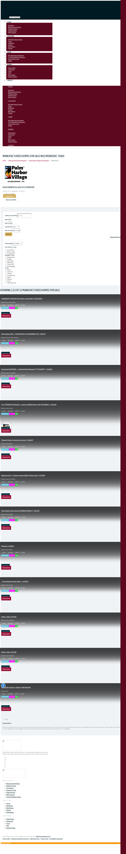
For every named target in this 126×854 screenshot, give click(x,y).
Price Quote (6, 315)
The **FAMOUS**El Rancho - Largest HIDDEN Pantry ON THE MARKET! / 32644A (28, 405)
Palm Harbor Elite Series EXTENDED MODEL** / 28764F (20, 511)
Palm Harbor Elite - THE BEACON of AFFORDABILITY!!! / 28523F (23, 334)
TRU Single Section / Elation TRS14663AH (16, 687)
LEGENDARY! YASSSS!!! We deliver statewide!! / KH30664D (21, 299)
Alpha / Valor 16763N (8, 617)
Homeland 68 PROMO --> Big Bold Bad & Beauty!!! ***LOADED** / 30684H (26, 369)
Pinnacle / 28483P (7, 546)
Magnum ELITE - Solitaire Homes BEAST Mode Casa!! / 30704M (23, 475)
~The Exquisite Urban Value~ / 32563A (14, 581)
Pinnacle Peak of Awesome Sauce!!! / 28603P (17, 440)
